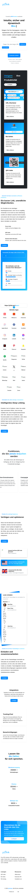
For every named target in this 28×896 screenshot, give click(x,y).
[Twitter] (15, 129)
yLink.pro (10, 888)
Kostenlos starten (14, 55)
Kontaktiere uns (18, 879)
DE (18, 891)
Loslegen (9, 84)
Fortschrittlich (5, 47)
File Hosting (3, 879)
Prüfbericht (11, 891)
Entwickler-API (18, 876)
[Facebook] (12, 129)
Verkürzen (22, 44)
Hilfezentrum (17, 874)
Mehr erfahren (10, 116)
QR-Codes (3, 874)
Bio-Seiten (3, 876)
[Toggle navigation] (25, 5)
